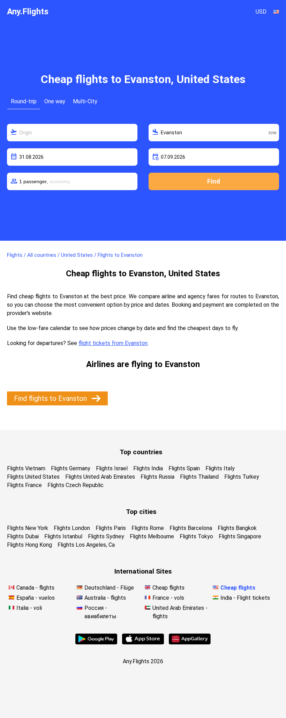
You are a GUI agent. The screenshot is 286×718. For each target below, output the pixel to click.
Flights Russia (157, 476)
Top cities (141, 512)
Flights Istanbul (63, 536)
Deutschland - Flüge (109, 587)
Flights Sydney (106, 536)
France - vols (168, 597)
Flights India (148, 468)
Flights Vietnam (26, 468)
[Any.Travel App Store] (143, 642)
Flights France (24, 485)
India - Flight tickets (245, 597)
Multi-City (85, 101)
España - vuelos (35, 597)
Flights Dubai (23, 536)
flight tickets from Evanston (113, 343)
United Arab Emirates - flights (180, 612)
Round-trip (24, 101)
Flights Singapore (240, 536)
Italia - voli (29, 608)
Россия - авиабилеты (100, 612)
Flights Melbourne (152, 536)
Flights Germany (70, 468)
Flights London (72, 528)
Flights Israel (112, 468)
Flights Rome (147, 528)
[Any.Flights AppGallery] (189, 642)
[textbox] (72, 132)
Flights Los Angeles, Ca (86, 544)
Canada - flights (35, 587)
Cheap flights (168, 587)
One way (54, 101)
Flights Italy (220, 468)
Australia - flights (105, 597)
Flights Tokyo (196, 536)
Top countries (141, 452)
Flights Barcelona (191, 528)
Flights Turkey (241, 476)
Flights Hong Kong (29, 544)
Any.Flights (27, 11)
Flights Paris (111, 528)
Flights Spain (184, 468)
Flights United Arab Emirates (100, 476)
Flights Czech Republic (75, 485)
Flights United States (33, 476)
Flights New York (27, 528)
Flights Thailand (199, 476)
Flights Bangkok (237, 528)
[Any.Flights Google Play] (96, 642)
